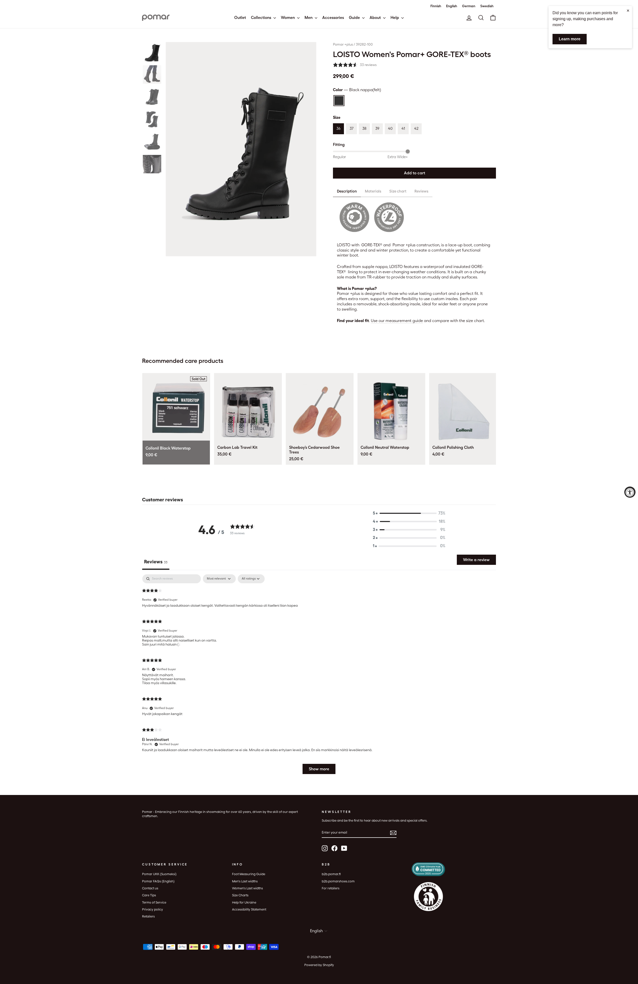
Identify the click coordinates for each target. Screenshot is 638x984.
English (451, 6)
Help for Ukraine (244, 902)
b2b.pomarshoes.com (338, 881)
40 (390, 128)
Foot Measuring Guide (248, 874)
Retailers (148, 916)
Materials (373, 191)
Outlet (240, 17)
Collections (261, 17)
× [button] (628, 10)
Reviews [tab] (155, 562)
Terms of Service (154, 902)
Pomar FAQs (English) (158, 881)
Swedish (486, 6)
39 (377, 128)
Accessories (333, 17)
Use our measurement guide (397, 320)
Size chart (397, 191)
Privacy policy (152, 909)
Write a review (476, 559)
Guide (355, 17)
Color (357, 89)
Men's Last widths (245, 881)
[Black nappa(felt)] (339, 101)
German (468, 6)
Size (336, 117)
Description (347, 191)
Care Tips (149, 895)
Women (288, 17)
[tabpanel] (319, 676)
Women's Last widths (247, 888)
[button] (152, 52)
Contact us (150, 888)
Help (395, 17)
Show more (319, 769)
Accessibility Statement (249, 909)
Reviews (421, 191)
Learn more (569, 39)
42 (416, 128)
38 (364, 128)
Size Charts (240, 895)
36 (338, 128)
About (376, 17)
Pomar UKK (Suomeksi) (159, 874)
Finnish (435, 6)
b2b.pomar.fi (331, 874)
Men (309, 17)
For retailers (330, 888)
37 (351, 128)
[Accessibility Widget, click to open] (630, 492)
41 (403, 128)
